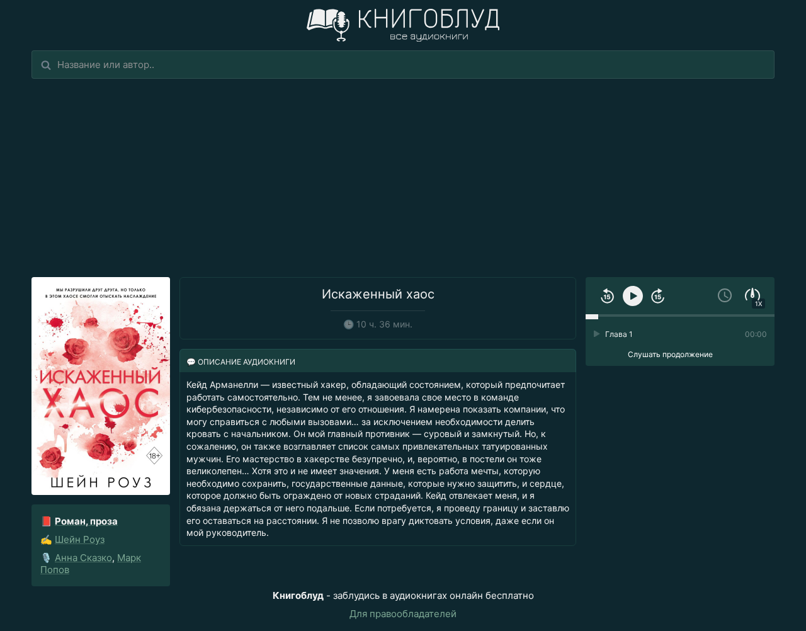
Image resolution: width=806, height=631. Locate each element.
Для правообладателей (403, 614)
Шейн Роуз (80, 539)
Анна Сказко (83, 558)
